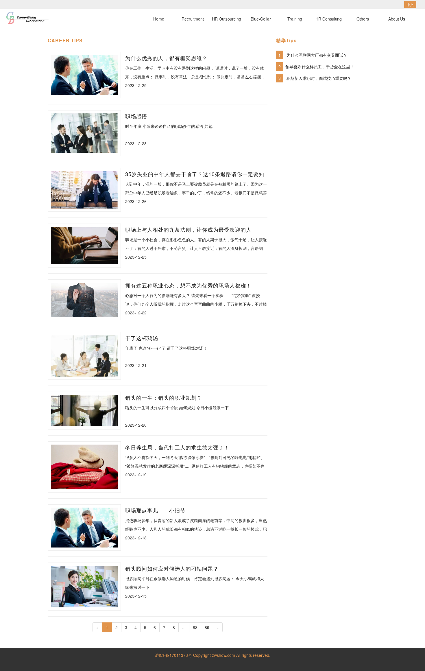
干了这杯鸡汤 (141, 338)
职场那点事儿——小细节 (155, 510)
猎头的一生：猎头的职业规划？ (163, 397)
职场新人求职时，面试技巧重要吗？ (319, 78)
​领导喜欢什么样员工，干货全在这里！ (319, 66)
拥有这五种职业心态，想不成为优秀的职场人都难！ (188, 285)
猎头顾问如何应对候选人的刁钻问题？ (172, 568)
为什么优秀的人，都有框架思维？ (166, 58)
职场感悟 (136, 116)
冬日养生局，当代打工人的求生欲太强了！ (177, 447)
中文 (410, 4)
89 (207, 627)
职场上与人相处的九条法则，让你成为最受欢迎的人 (188, 229)
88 (195, 627)
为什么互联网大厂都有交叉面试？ (317, 55)
